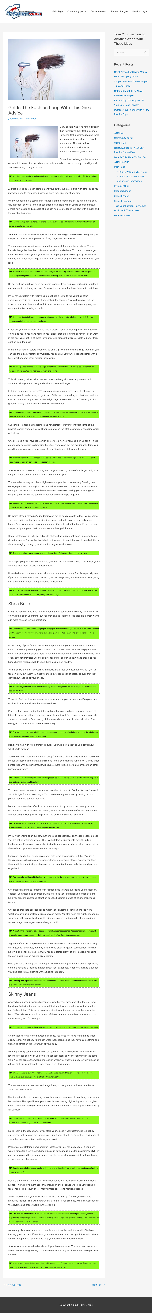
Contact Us (120, 142)
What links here (122, 215)
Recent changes (119, 11)
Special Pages (121, 196)
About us (119, 132)
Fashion (14, 118)
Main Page (57, 11)
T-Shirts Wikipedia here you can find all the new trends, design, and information (132, 176)
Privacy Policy (121, 185)
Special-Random (123, 201)
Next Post (98, 1284)
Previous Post (12, 1284)
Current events (99, 11)
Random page (139, 11)
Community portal (76, 11)
